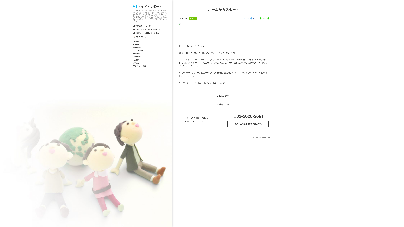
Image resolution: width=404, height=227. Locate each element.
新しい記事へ (224, 95)
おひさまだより (138, 50)
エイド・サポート (150, 6)
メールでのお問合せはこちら (249, 123)
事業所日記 (137, 47)
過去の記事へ (224, 104)
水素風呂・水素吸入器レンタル (147, 33)
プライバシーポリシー (140, 66)
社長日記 (136, 44)
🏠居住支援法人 (139, 36)
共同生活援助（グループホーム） (148, 29)
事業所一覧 (137, 56)
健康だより (137, 53)
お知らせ (136, 41)
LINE (264, 18)
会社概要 (136, 60)
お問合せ (136, 63)
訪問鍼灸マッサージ (143, 26)
